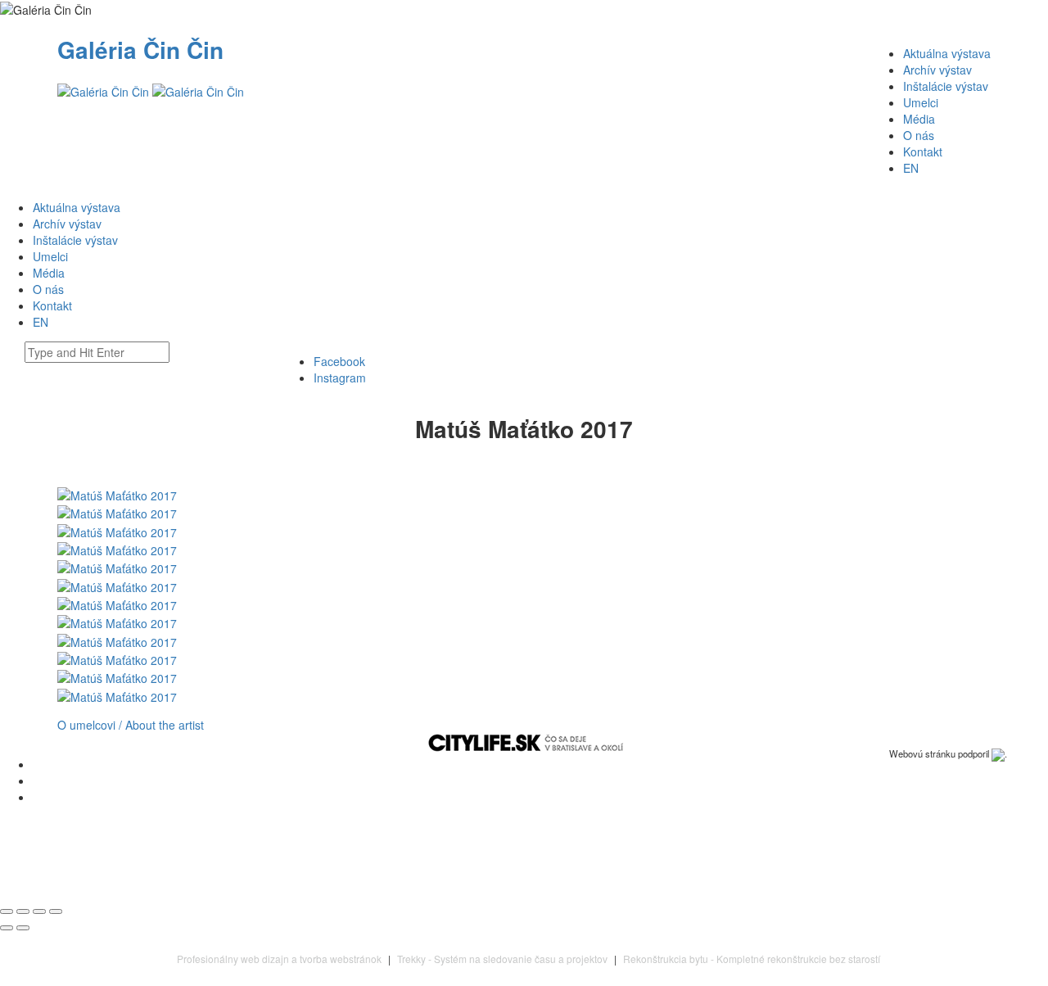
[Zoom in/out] (55, 911)
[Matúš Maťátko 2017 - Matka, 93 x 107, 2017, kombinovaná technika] (117, 694)
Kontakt (922, 151)
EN (911, 168)
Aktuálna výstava (947, 53)
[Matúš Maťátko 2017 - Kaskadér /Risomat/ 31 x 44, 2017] (117, 585)
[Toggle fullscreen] (39, 911)
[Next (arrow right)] (22, 927)
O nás (918, 135)
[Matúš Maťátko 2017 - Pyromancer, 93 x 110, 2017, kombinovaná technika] (117, 512)
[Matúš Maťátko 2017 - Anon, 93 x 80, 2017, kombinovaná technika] (117, 639)
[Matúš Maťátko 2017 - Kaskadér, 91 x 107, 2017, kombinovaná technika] (117, 548)
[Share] (22, 911)
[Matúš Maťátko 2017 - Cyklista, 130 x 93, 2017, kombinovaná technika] (117, 603)
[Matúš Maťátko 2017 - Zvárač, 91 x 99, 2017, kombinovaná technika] (117, 658)
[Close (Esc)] (6, 911)
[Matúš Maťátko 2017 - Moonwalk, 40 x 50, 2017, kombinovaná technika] (117, 530)
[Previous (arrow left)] (6, 927)
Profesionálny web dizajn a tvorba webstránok (279, 959)
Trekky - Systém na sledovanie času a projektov (502, 959)
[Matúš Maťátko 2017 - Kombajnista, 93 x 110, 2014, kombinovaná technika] (117, 676)
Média (919, 119)
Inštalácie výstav (945, 86)
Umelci (920, 102)
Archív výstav (937, 69)
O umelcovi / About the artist (130, 725)
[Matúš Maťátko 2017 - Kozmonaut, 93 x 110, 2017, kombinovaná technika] (117, 567)
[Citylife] (526, 742)
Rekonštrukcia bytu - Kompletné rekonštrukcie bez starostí (751, 959)
